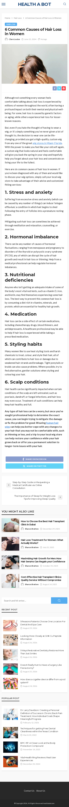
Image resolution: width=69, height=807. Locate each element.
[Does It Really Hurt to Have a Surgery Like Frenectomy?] (10, 669)
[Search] (64, 4)
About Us (40, 790)
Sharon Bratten (32, 529)
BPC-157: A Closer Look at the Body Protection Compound (37, 744)
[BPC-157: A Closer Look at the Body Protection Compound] (10, 747)
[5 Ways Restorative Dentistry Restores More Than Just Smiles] (10, 654)
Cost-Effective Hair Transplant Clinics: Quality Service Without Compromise (41, 578)
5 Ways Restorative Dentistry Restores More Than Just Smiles (42, 652)
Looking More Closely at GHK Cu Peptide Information (40, 637)
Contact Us (29, 790)
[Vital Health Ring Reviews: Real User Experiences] (10, 761)
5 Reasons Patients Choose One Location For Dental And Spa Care (42, 623)
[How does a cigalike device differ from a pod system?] (10, 683)
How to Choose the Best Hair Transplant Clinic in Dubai (43, 523)
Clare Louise (14, 39)
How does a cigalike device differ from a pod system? (42, 681)
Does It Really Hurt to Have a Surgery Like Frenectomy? (41, 666)
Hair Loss (10, 24)
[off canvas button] (3, 4)
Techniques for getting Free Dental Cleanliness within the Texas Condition (39, 730)
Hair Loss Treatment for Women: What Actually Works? (42, 541)
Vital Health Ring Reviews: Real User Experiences (38, 759)
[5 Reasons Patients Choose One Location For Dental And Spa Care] (10, 625)
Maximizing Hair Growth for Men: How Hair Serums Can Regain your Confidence (43, 560)
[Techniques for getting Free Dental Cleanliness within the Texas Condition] (10, 732)
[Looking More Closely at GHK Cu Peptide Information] (10, 640)
